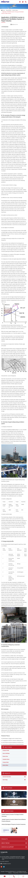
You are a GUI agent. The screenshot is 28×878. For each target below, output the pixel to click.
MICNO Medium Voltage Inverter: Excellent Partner (12, 738)
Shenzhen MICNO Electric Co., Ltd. (11, 871)
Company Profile (6, 750)
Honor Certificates (6, 753)
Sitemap (10, 872)
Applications (8, 788)
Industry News (15, 10)
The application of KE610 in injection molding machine (12, 740)
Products (7, 773)
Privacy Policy (15, 872)
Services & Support (7, 847)
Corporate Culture (6, 759)
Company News (6, 762)
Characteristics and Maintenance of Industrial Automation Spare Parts (13, 744)
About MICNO (8, 10)
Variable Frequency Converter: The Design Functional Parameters (12, 815)
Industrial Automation (7, 776)
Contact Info (4, 852)
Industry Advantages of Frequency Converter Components (13, 824)
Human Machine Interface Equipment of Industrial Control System (13, 742)
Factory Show (5, 756)
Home (4, 10)
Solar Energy (5, 779)
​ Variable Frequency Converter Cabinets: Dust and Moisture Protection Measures (14, 820)
